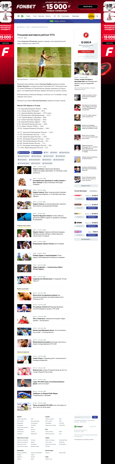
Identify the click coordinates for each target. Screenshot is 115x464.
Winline (32, 455)
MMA (60, 431)
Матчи (35, 16)
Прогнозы (41, 16)
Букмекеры (76, 16)
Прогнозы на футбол (22, 427)
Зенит (32, 459)
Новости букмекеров (36, 452)
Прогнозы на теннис (22, 446)
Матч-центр (20, 421)
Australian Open (63, 440)
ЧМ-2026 (33, 425)
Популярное (20, 429)
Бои (46, 429)
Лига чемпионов (35, 421)
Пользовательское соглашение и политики (83, 439)
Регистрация (92, 198)
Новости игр (48, 459)
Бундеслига (34, 433)
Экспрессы (34, 444)
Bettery (19, 459)
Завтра (33, 442)
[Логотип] (22, 16)
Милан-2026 (62, 452)
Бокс (60, 433)
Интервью (20, 433)
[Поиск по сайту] (98, 16)
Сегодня (33, 440)
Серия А (33, 431)
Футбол (19, 417)
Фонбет (19, 455)
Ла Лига (33, 429)
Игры (46, 457)
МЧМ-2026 (62, 425)
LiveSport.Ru (21, 27)
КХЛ (60, 419)
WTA (58, 16)
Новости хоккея (49, 419)
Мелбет (33, 457)
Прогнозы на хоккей (22, 442)
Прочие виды (49, 450)
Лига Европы (34, 423)
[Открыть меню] (18, 16)
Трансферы (20, 425)
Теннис (28, 16)
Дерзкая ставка (35, 446)
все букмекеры (93, 191)
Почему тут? (79, 198)
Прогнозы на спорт (22, 438)
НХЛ (60, 421)
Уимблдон (61, 442)
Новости (48, 16)
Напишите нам (93, 426)
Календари (20, 423)
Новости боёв (49, 431)
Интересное (20, 431)
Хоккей (47, 417)
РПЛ (32, 419)
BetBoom (19, 457)
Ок (95, 417)
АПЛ (32, 427)
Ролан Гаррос (65, 16)
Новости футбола (22, 419)
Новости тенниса (49, 440)
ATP (55, 16)
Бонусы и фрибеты (22, 452)
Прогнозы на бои (21, 444)
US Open (47, 446)
